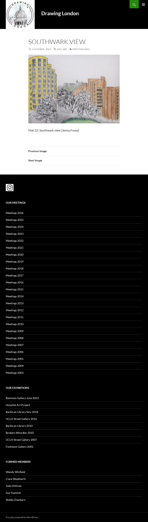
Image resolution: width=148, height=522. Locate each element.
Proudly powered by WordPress (22, 517)
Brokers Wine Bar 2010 (20, 432)
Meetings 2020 (15, 254)
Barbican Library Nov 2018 (22, 412)
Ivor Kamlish (13, 492)
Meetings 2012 (15, 310)
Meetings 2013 (15, 303)
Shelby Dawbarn (15, 499)
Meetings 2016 (15, 282)
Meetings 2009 (15, 331)
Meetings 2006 (15, 351)
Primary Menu (143, 4)
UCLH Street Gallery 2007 (21, 439)
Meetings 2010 (15, 324)
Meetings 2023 (15, 233)
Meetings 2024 (15, 226)
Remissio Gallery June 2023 (22, 398)
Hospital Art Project (18, 405)
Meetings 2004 (15, 365)
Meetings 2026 (15, 212)
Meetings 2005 (15, 358)
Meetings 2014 (15, 296)
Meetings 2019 (15, 261)
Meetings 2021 (15, 247)
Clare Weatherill (16, 478)
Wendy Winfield (15, 472)
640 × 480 (62, 49)
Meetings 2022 (81, 49)
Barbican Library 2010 (19, 425)
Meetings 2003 (15, 372)
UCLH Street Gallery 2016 (21, 418)
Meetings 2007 (15, 345)
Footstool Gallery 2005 (19, 446)
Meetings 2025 (15, 219)
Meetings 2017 (15, 275)
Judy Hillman (14, 485)
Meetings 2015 (15, 289)
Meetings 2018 (15, 268)
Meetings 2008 (15, 338)
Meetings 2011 (15, 317)
